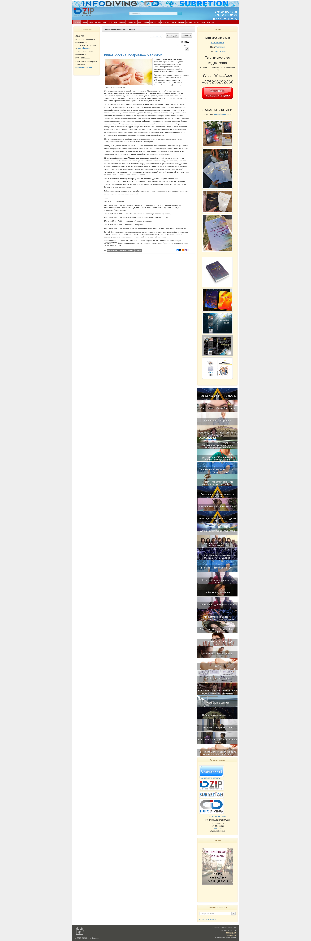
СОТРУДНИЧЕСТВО (217, 816)
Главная (77, 22)
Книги (110, 22)
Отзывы (189, 22)
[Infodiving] (84, 12)
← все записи (156, 36)
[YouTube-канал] (218, 19)
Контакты (210, 22)
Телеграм (220, 46)
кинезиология (112, 250)
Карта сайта (231, 935)
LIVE (140, 22)
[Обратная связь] (232, 19)
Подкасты (165, 22)
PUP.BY (185, 42)
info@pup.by (217, 828)
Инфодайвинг (100, 22)
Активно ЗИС (131, 22)
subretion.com (84, 48)
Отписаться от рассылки (207, 919)
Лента (84, 22)
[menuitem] (77, 22)
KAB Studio (231, 937)
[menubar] (144, 22)
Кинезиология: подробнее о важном (133, 54)
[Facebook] (225, 19)
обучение (138, 250)
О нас (203, 22)
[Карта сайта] (228, 19)
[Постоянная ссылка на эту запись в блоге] (187, 49)
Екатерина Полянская (126, 250)
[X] (180, 250)
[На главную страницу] (214, 19)
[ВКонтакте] (221, 19)
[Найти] (179, 13)
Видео (146, 22)
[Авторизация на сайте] (236, 19)
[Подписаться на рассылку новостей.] (233, 913)
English (173, 22)
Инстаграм (220, 51)
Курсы (90, 22)
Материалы (155, 22)
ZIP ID (196, 22)
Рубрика (186, 35)
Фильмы (181, 22)
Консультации (119, 22)
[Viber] (186, 250)
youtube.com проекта (209, 777)
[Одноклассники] (183, 250)
